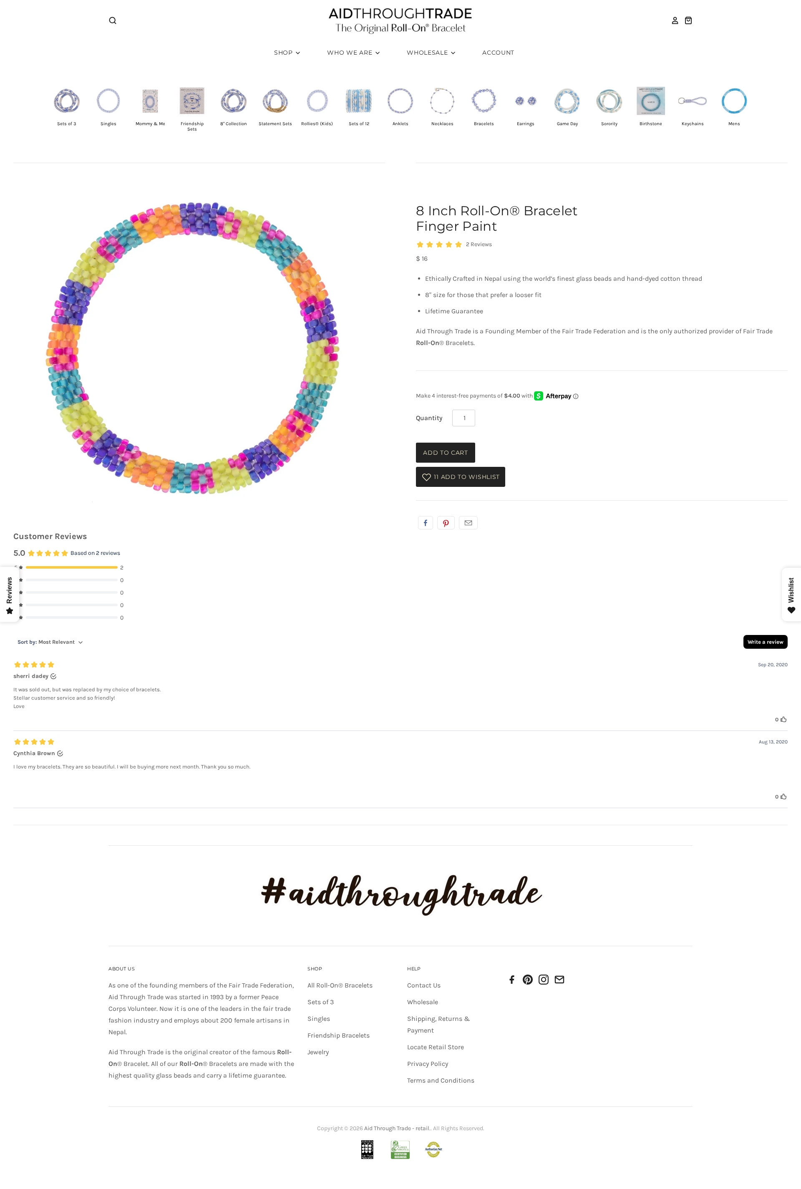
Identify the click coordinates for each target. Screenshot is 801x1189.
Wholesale (428, 52)
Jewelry (318, 1052)
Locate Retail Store (435, 1047)
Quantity (429, 418)
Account (498, 52)
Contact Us (424, 985)
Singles (318, 1019)
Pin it (446, 522)
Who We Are (350, 52)
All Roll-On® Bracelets (340, 985)
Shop (284, 52)
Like (425, 522)
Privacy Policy (427, 1064)
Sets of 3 (320, 1002)
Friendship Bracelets (338, 1035)
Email (468, 522)
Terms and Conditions (440, 1080)
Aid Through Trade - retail (396, 1128)
